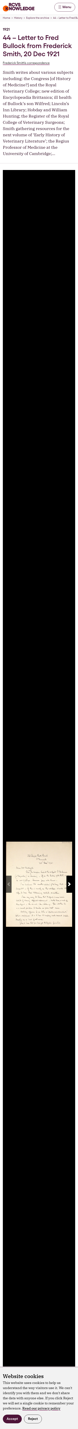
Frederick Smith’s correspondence (26, 63)
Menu (66, 7)
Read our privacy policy (41, 1408)
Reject (33, 1419)
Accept (12, 1419)
